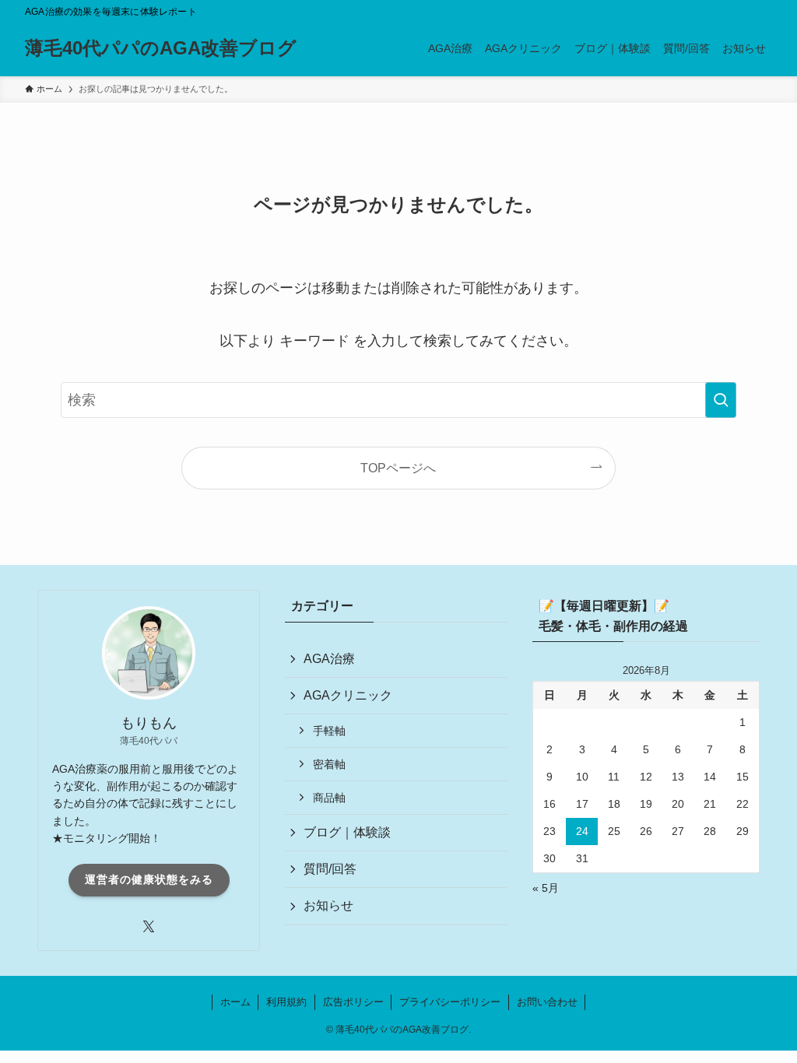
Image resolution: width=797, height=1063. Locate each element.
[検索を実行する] (720, 400)
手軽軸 (329, 730)
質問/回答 (330, 868)
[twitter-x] (148, 927)
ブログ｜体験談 (347, 832)
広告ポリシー (353, 1002)
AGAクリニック (348, 695)
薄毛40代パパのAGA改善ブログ (161, 48)
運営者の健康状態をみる (149, 879)
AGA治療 (329, 658)
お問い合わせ (547, 1002)
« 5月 (545, 888)
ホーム (235, 1002)
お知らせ (328, 905)
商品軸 (329, 797)
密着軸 (329, 764)
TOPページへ (398, 468)
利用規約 (286, 1002)
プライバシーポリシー (449, 1002)
